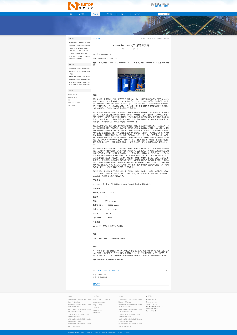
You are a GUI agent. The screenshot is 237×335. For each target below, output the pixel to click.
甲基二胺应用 (96, 313)
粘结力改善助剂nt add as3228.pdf (101, 300)
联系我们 (137, 14)
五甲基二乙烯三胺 (97, 305)
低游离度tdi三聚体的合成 (99, 302)
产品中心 (95, 14)
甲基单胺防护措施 (97, 310)
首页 (70, 14)
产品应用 (96, 296)
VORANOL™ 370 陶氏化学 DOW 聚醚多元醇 (107, 270)
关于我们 (82, 14)
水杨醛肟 (71, 74)
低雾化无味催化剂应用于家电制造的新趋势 (79, 79)
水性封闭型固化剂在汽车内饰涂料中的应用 (79, 71)
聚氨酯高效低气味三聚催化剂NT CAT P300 (79, 42)
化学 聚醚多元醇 (102, 275)
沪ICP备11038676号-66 (124, 332)
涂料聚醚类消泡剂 (102, 277)
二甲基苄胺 (96, 307)
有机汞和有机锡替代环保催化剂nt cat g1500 (79, 56)
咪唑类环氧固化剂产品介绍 (75, 59)
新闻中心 (123, 14)
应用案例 (109, 14)
